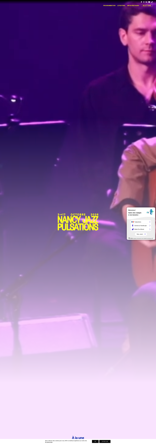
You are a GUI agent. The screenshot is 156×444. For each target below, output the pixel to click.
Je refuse (105, 441)
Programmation (109, 5)
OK (95, 441)
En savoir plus (48, 442)
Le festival (121, 5)
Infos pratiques (133, 5)
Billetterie (147, 5)
